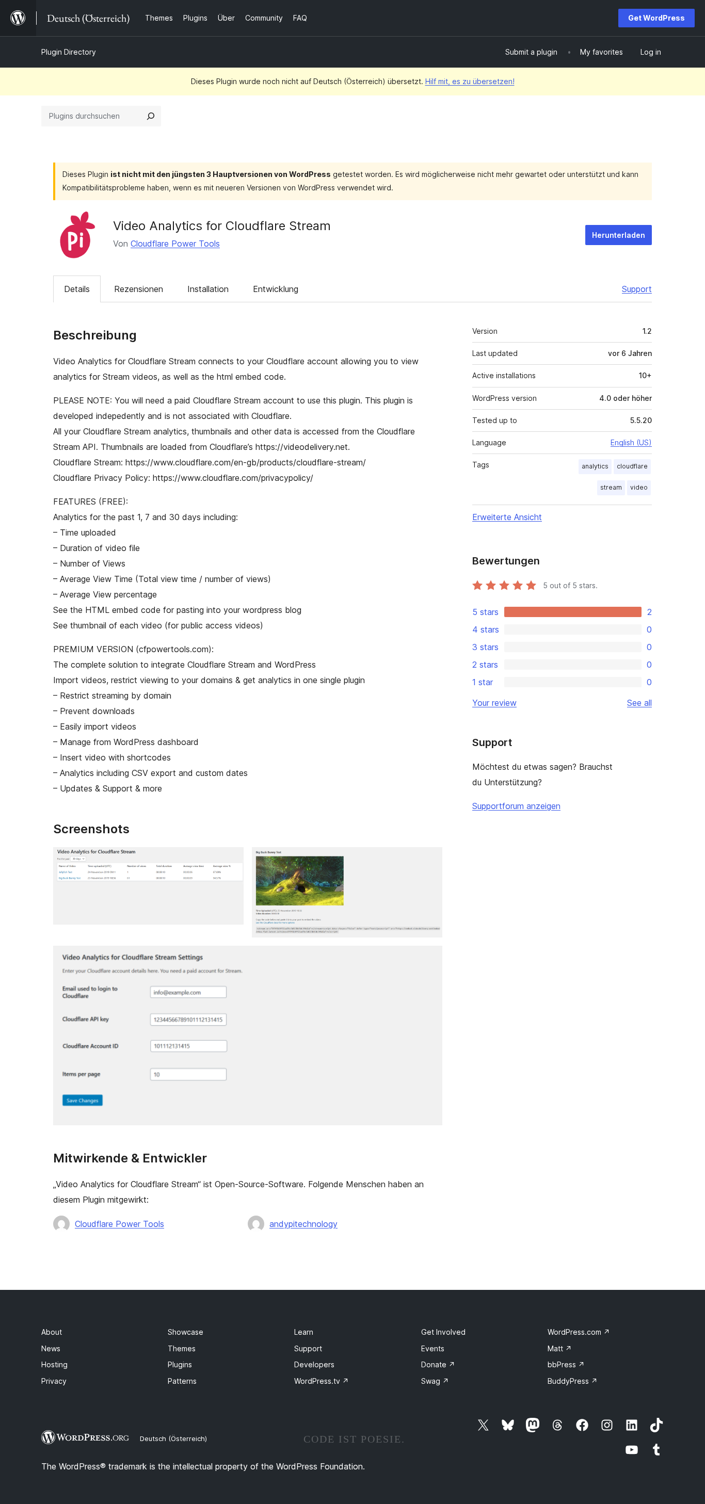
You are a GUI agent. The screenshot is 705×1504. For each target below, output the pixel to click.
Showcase (185, 1332)
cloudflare (632, 466)
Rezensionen (138, 289)
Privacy (54, 1381)
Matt (560, 1348)
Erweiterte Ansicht (507, 517)
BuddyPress (573, 1381)
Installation (208, 289)
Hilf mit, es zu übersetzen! (470, 81)
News (50, 1348)
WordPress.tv (321, 1381)
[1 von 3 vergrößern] (230, 861)
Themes (182, 1348)
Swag (435, 1381)
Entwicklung (275, 289)
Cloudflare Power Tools (175, 243)
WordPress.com (579, 1332)
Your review (494, 703)
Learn (303, 1332)
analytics (595, 466)
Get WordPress (656, 17)
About (51, 1332)
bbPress (566, 1364)
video (639, 487)
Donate (438, 1364)
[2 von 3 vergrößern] (428, 861)
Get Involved (443, 1332)
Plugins (180, 1364)
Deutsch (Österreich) (173, 1438)
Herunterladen (618, 235)
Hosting (54, 1364)
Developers (314, 1364)
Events (432, 1348)
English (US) (631, 442)
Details (77, 289)
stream (611, 487)
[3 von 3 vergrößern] (428, 960)
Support (637, 289)
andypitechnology (303, 1224)
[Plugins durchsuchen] (150, 116)
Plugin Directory (68, 51)
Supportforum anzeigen (516, 806)
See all (639, 703)
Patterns (182, 1381)
